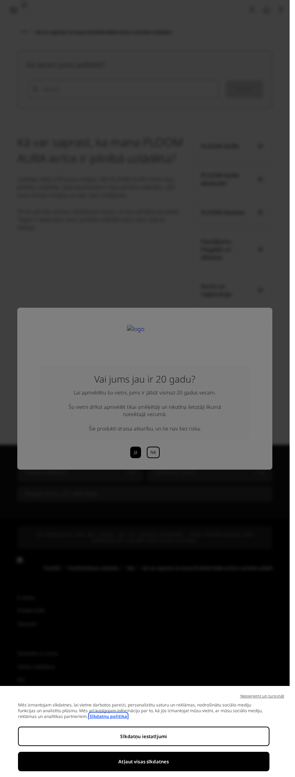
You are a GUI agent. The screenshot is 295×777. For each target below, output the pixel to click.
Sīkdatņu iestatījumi (143, 736)
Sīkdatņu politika (108, 716)
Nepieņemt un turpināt (262, 696)
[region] (145, 731)
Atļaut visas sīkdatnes (143, 761)
